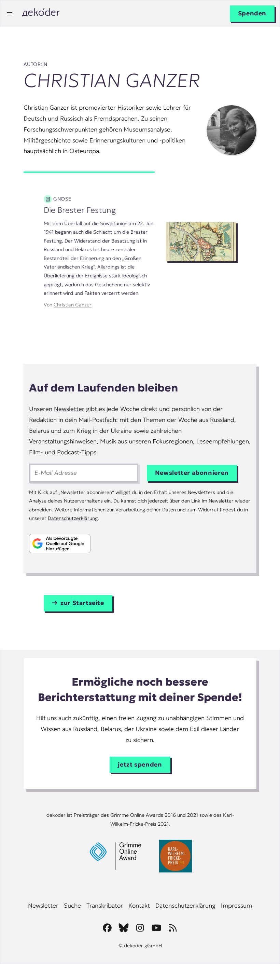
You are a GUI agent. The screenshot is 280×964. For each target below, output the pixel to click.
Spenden (252, 13)
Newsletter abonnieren (192, 473)
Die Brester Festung (80, 210)
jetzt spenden (140, 764)
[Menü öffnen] (9, 14)
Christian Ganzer (73, 305)
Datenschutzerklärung (73, 518)
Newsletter (69, 409)
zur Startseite (82, 603)
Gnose (62, 199)
